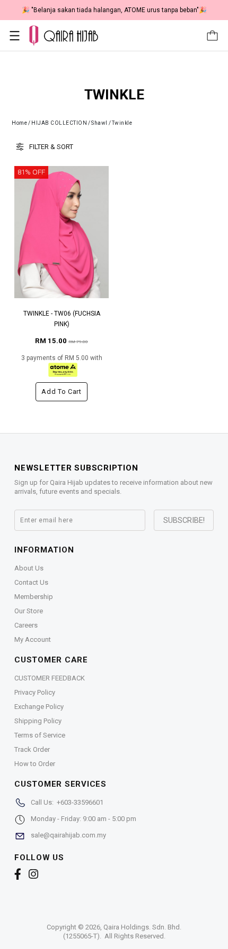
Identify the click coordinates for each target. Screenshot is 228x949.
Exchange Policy (39, 707)
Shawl (99, 123)
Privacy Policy (34, 692)
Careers (26, 625)
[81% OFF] (61, 231)
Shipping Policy (38, 721)
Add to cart (61, 391)
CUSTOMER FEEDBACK (49, 678)
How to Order (34, 764)
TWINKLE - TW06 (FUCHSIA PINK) (61, 319)
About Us (28, 568)
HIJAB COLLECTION (59, 123)
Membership (33, 597)
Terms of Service (39, 735)
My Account (32, 639)
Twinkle (122, 123)
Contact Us (31, 582)
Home (19, 123)
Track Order (32, 749)
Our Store (28, 611)
